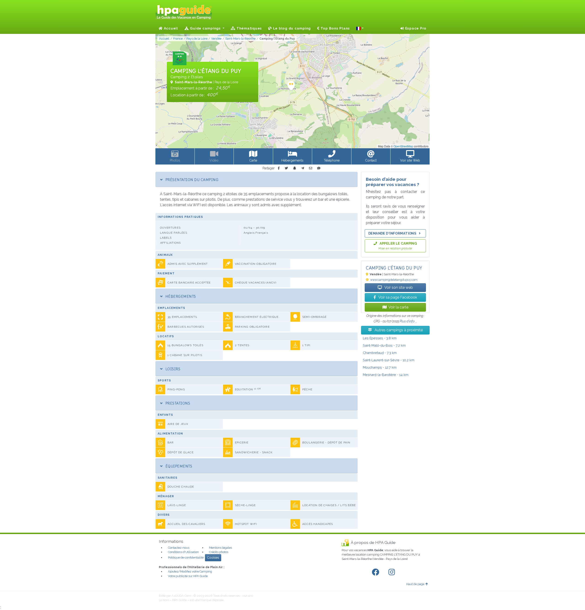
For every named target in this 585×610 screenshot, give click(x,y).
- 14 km (385, 375)
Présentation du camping (191, 179)
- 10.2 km (388, 360)
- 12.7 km (379, 367)
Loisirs (172, 369)
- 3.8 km (379, 338)
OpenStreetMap (403, 146)
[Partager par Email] (310, 168)
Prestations (177, 403)
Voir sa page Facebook (397, 297)
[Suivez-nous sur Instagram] (393, 572)
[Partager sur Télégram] (302, 168)
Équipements (178, 466)
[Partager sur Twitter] (286, 168)
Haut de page (415, 584)
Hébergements (180, 296)
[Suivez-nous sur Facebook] (376, 572)
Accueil (170, 28)
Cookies (213, 557)
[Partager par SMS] (318, 168)
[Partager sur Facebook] (279, 168)
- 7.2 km (384, 345)
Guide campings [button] (205, 28)
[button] (360, 28)
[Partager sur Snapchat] (294, 168)
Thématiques (248, 28)
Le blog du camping (291, 28)
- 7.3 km (380, 353)
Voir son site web (398, 287)
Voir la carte (398, 307)
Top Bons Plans (334, 28)
